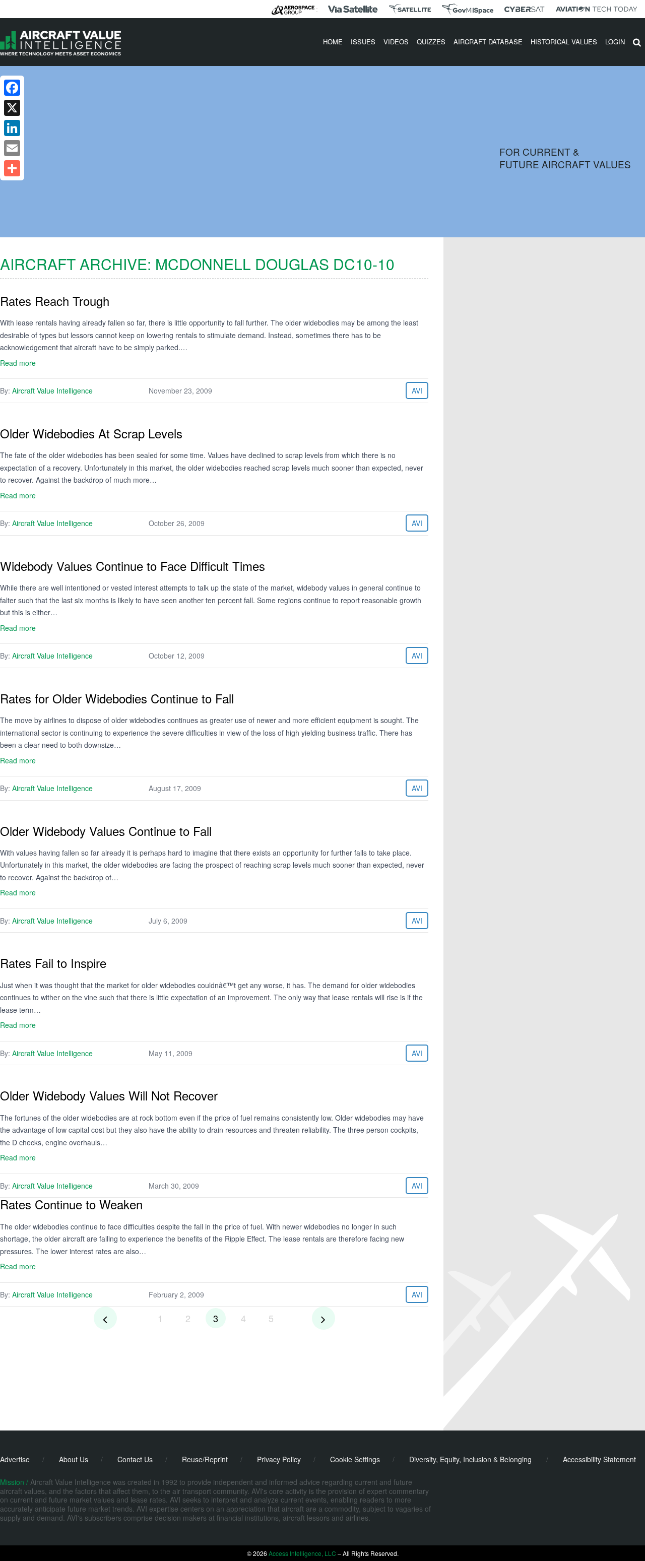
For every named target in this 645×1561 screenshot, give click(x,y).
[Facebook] (12, 88)
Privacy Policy (279, 1459)
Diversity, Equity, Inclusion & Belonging (470, 1459)
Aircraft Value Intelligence (52, 390)
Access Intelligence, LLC (302, 1553)
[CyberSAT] (524, 9)
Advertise (15, 1459)
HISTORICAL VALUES (564, 41)
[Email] (12, 148)
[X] (12, 108)
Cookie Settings (355, 1459)
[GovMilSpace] (467, 9)
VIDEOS (396, 41)
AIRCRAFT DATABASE (488, 41)
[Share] (12, 168)
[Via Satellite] (352, 9)
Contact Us (135, 1459)
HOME (333, 41)
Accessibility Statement (599, 1459)
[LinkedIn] (12, 128)
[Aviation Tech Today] (596, 9)
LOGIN (615, 41)
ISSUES (363, 41)
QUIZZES (431, 41)
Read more (18, 363)
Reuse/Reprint (205, 1459)
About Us (73, 1459)
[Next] (323, 1318)
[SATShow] (410, 9)
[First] (105, 1318)
